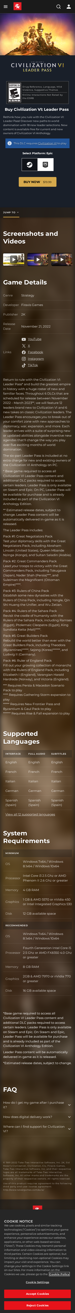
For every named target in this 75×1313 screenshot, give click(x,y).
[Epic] (45, 164)
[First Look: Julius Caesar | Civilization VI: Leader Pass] (61, 259)
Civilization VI (47, 143)
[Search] (58, 6)
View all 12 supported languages (30, 814)
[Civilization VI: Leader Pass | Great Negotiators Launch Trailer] (13, 259)
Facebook (35, 352)
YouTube (34, 339)
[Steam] (30, 164)
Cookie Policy (59, 1274)
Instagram (36, 359)
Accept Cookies (37, 1293)
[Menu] (6, 6)
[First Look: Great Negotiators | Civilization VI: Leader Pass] (37, 259)
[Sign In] (69, 7)
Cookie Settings (37, 1282)
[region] (37, 1261)
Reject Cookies (37, 1305)
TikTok (33, 365)
